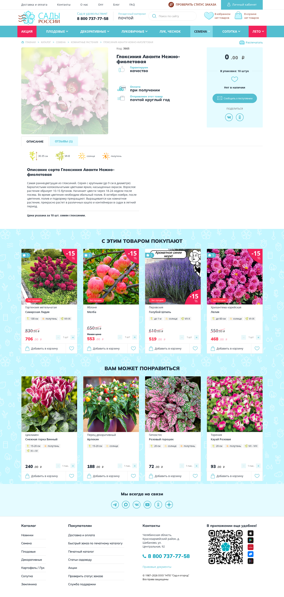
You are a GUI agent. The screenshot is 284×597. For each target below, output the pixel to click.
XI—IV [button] (34, 450)
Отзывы (64, 141)
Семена (26, 543)
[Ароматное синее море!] (173, 276)
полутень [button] (51, 318)
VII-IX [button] (67, 318)
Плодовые (28, 551)
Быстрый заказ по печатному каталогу (95, 543)
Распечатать (254, 42)
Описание (34, 141)
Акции (72, 568)
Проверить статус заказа (85, 576)
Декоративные (31, 559)
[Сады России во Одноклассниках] (158, 505)
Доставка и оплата (34, 4)
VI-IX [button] (251, 318)
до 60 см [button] (221, 318)
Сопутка (27, 576)
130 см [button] (34, 318)
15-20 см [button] (35, 446)
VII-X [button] (187, 318)
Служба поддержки (82, 584)
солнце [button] (173, 318)
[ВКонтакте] (229, 117)
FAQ (132, 4)
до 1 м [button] (158, 318)
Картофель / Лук (32, 568)
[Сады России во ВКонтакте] (136, 505)
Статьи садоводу (80, 559)
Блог (116, 4)
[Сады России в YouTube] (147, 505)
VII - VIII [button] (252, 446)
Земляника (29, 584)
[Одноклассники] (240, 117)
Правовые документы (157, 567)
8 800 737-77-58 (169, 556)
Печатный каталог (81, 551)
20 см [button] (157, 446)
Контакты (64, 4)
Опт (101, 4)
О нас (84, 4)
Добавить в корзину (44, 348)
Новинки (27, 535)
